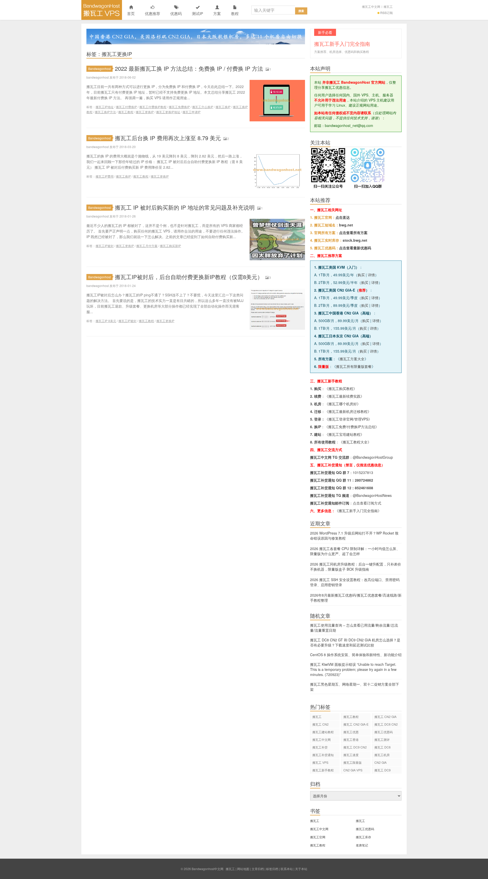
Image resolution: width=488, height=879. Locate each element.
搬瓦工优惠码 (383, 732)
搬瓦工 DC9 (382, 770)
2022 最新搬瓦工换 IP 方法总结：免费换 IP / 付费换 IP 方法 (189, 68)
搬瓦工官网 (317, 837)
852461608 (364, 487)
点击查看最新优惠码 (355, 247)
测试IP (197, 13)
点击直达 (343, 217)
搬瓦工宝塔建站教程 (344, 434)
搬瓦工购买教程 (340, 388)
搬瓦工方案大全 (352, 358)
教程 (235, 13)
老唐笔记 (362, 845)
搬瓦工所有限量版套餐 (354, 366)
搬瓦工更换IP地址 (168, 112)
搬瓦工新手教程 (323, 770)
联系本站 (287, 869)
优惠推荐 (152, 13)
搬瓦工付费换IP (126, 107)
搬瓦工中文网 (371, 6)
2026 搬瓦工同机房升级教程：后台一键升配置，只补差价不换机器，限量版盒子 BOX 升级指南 (355, 566)
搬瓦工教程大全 (355, 441)
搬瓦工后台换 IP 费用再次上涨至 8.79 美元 (168, 138)
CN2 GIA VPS (352, 770)
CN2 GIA (380, 762)
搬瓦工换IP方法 (105, 112)
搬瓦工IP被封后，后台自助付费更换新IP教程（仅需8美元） (189, 277)
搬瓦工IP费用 (105, 176)
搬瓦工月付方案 (147, 245)
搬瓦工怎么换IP (202, 107)
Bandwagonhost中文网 (101, 10)
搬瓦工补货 (320, 747)
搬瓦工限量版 (352, 762)
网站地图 (243, 869)
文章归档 (258, 869)
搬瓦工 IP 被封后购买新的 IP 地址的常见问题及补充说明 (185, 207)
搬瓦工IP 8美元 (106, 321)
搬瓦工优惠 (351, 732)
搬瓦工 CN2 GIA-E (356, 724)
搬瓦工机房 (382, 755)
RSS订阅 (386, 12)
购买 (361, 274)
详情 (371, 274)
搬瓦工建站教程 (323, 732)
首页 (131, 13)
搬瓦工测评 (382, 739)
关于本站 (301, 869)
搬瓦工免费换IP (179, 107)
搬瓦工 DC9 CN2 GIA (355, 748)
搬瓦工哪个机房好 (342, 403)
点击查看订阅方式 (367, 503)
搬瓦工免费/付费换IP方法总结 (351, 426)
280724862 (364, 480)
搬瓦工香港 (351, 739)
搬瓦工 (388, 6)
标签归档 (272, 869)
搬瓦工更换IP (145, 112)
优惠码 (176, 13)
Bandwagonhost (99, 68)
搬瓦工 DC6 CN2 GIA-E (386, 725)
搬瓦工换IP (223, 107)
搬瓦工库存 (363, 837)
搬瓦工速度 (351, 755)
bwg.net (346, 224)
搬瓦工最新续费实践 (344, 396)
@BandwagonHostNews (372, 495)
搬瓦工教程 (125, 112)
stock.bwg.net (355, 240)
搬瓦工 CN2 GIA (385, 716)
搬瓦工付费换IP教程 (152, 107)
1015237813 (363, 472)
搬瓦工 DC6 (382, 747)
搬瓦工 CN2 (320, 724)
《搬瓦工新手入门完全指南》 (358, 510)
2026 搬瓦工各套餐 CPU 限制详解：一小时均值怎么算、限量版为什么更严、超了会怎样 (355, 551)
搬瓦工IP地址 (105, 107)
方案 (217, 13)
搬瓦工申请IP (191, 112)
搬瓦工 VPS (320, 762)
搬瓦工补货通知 (323, 755)
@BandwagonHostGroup (373, 457)
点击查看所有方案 (353, 232)
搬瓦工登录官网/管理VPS (348, 419)
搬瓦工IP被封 (105, 245)
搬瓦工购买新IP (170, 245)
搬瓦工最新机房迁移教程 (348, 411)
